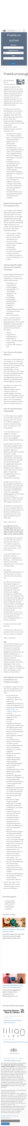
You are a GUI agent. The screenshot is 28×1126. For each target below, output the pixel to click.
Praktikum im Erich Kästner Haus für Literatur (13, 1021)
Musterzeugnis (9, 907)
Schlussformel (9, 905)
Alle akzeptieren (5, 1123)
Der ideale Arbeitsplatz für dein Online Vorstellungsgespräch (13, 986)
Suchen (13, 63)
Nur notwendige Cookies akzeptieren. (10, 1121)
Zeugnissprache (10, 901)
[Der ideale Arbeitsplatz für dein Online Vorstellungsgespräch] (14, 979)
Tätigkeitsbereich (13, 50)
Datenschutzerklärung (6, 1115)
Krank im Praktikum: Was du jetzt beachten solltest (14, 930)
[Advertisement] (14, 15)
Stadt (13, 56)
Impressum (15, 1115)
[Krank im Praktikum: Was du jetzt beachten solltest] (14, 923)
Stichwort (13, 45)
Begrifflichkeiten (10, 903)
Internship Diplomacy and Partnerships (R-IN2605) (12, 1061)
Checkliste (8, 909)
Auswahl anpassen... (6, 1118)
